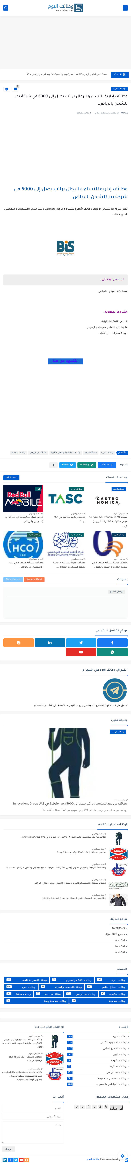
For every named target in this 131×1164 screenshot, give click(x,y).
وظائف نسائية (18, 453)
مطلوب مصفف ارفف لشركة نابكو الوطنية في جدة (81, 852)
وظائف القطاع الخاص (106, 986)
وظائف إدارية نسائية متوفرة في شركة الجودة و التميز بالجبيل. (110, 565)
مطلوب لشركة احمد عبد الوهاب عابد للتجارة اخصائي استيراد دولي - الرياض (70, 883)
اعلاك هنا (120, 946)
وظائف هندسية (98, 1000)
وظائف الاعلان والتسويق (72, 979)
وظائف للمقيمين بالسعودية (97, 1078)
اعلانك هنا (119, 940)
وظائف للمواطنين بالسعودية (97, 1084)
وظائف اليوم (91, 453)
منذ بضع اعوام (119, 513)
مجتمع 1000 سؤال (115, 934)
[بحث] (5, 8)
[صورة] (118, 838)
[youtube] (81, 652)
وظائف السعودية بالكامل (27, 979)
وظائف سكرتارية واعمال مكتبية (65, 453)
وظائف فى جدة (49, 993)
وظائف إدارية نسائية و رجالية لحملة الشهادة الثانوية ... (69, 565)
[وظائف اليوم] (65, 8)
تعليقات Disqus (13, 579)
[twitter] (81, 642)
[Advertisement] (65, 43)
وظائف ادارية (119, 89)
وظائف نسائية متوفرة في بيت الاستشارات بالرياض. (26, 565)
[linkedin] (50, 642)
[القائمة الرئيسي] (125, 8)
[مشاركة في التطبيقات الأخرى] (53, 465)
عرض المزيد (11, 478)
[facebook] (112, 642)
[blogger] (18, 642)
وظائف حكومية (113, 993)
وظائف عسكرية (97, 1066)
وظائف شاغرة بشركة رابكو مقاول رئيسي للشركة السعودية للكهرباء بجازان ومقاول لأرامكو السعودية (56, 868)
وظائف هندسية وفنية (36, 1000)
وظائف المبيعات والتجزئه (62, 986)
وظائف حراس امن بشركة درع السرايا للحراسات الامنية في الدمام (74, 898)
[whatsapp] (112, 652)
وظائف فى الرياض (38, 453)
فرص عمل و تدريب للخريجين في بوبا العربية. (83, 74)
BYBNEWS (118, 928)
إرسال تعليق (116, 592)
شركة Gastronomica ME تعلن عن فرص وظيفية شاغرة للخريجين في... (108, 521)
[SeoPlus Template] (126, 1159)
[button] (107, 465)
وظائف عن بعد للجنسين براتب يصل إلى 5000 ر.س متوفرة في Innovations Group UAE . (70, 804)
